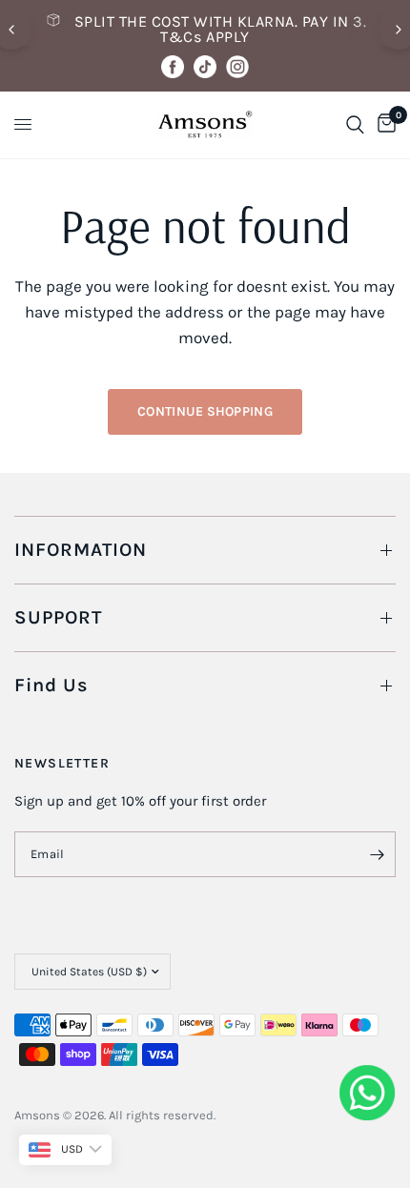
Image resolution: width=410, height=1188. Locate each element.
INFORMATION (80, 550)
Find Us (51, 685)
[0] (383, 125)
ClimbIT (307, 1115)
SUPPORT (58, 617)
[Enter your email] (377, 854)
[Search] (355, 125)
